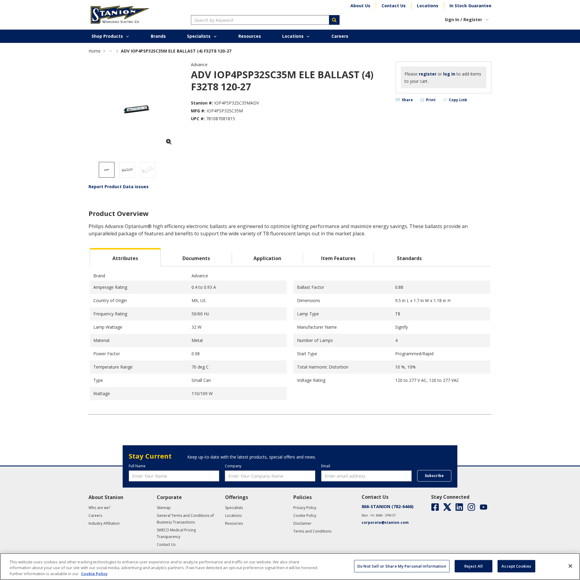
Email (325, 466)
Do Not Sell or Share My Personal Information (401, 566)
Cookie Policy (94, 573)
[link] (110, 51)
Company (233, 466)
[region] (290, 566)
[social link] (435, 507)
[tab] (125, 257)
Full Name (137, 466)
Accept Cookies (516, 566)
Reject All (473, 566)
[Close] (570, 565)
